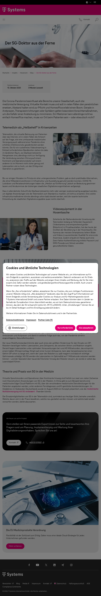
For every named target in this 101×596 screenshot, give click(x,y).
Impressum (31, 320)
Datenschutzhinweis (15, 320)
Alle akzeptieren (86, 328)
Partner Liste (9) (45, 320)
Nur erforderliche (65, 328)
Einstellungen (18, 328)
